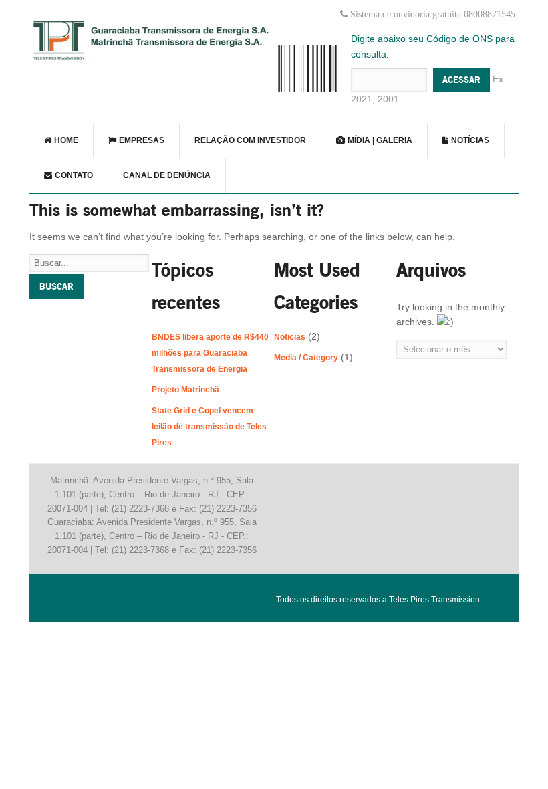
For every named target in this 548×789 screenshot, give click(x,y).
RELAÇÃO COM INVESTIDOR (250, 140)
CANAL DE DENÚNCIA (167, 175)
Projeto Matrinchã (185, 389)
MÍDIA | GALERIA (379, 140)
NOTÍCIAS (469, 140)
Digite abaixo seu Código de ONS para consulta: (433, 46)
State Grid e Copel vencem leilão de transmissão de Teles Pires (209, 426)
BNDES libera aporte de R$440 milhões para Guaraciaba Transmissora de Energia (210, 353)
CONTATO (73, 175)
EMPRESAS (140, 140)
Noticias (289, 337)
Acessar (461, 79)
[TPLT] (151, 59)
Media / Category (306, 357)
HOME (65, 140)
